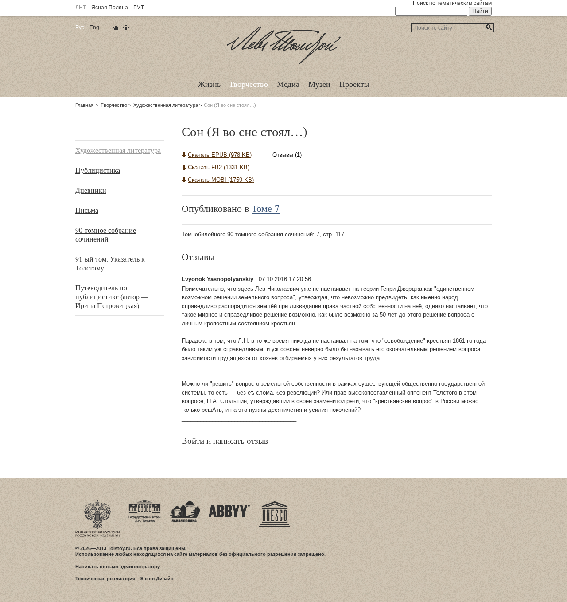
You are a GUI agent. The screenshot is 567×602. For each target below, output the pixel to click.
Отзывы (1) (287, 155)
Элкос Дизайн (157, 578)
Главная (84, 105)
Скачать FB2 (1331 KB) (218, 167)
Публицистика (97, 170)
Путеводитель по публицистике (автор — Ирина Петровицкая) (111, 296)
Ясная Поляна (109, 7)
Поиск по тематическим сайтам (452, 3)
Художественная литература (165, 105)
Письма (86, 210)
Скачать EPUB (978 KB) (220, 155)
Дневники (90, 190)
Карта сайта (126, 27)
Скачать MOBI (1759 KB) (221, 179)
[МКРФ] (97, 502)
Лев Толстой (284, 63)
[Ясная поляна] (185, 502)
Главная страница (116, 27)
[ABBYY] (229, 502)
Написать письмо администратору (117, 566)
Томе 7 (266, 208)
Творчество (114, 105)
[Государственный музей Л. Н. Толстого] (144, 502)
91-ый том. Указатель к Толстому (110, 263)
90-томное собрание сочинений (105, 234)
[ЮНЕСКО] (274, 502)
